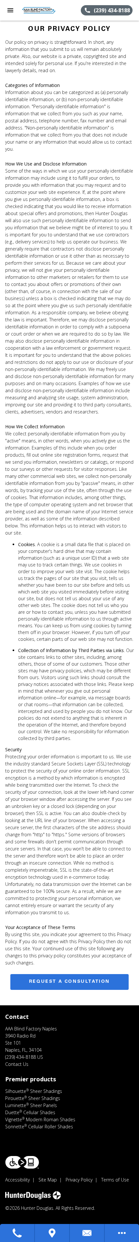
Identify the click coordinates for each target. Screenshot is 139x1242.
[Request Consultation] (87, 1233)
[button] (10, 10)
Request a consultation (69, 982)
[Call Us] (17, 1233)
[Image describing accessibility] (22, 1162)
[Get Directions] (52, 1233)
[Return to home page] (40, 10)
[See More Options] (122, 1233)
